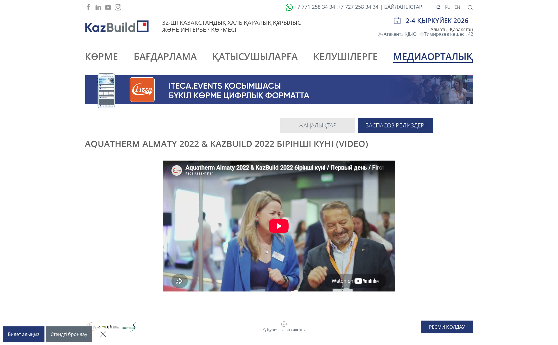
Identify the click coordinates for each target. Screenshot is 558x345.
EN (457, 7)
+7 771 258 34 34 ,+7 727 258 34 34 (335, 6)
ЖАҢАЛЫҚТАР (318, 125)
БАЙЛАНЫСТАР (403, 6)
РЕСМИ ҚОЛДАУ (447, 327)
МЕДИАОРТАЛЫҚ (433, 56)
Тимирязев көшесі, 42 (448, 34)
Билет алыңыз (24, 334)
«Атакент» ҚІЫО (400, 34)
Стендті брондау (69, 334)
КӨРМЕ (101, 56)
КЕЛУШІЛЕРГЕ (345, 56)
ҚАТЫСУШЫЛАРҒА (255, 56)
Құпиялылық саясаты (285, 329)
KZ (438, 7)
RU (448, 7)
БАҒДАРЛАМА (165, 56)
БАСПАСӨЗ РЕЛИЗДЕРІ (395, 125)
